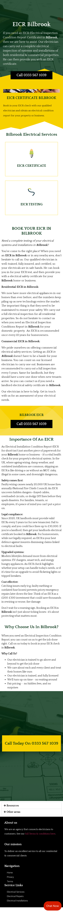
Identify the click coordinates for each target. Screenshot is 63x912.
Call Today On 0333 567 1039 (31, 743)
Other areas (13, 812)
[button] (31, 806)
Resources (13, 805)
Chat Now (52, 905)
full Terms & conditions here (40, 833)
